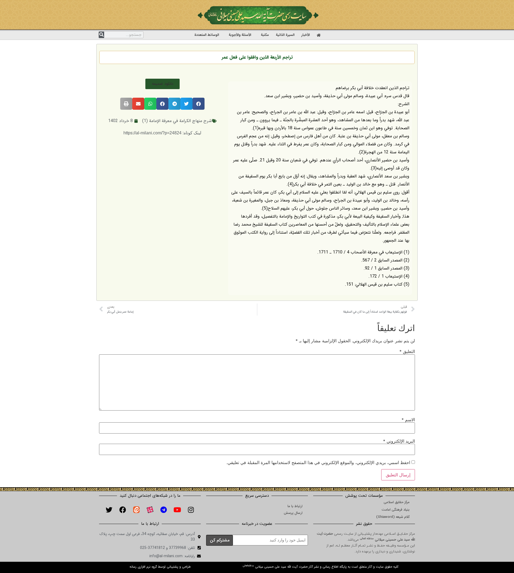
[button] (162, 84)
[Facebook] (122, 510)
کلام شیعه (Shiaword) (393, 517)
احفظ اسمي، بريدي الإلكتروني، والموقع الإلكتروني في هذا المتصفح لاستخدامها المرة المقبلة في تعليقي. (318, 462)
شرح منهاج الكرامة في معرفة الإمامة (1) (177, 120)
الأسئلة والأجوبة (240, 35)
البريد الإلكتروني (399, 441)
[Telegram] (163, 510)
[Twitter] (109, 510)
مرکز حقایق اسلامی (397, 502)
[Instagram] (191, 510)
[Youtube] (177, 510)
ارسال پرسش (293, 513)
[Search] (101, 35)
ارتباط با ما (295, 506)
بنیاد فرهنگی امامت (395, 510)
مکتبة (265, 35)
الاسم (408, 420)
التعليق (407, 351)
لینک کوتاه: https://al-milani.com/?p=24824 (162, 133)
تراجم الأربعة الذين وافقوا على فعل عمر (257, 57)
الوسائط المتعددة (206, 35)
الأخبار (305, 35)
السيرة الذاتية (285, 35)
